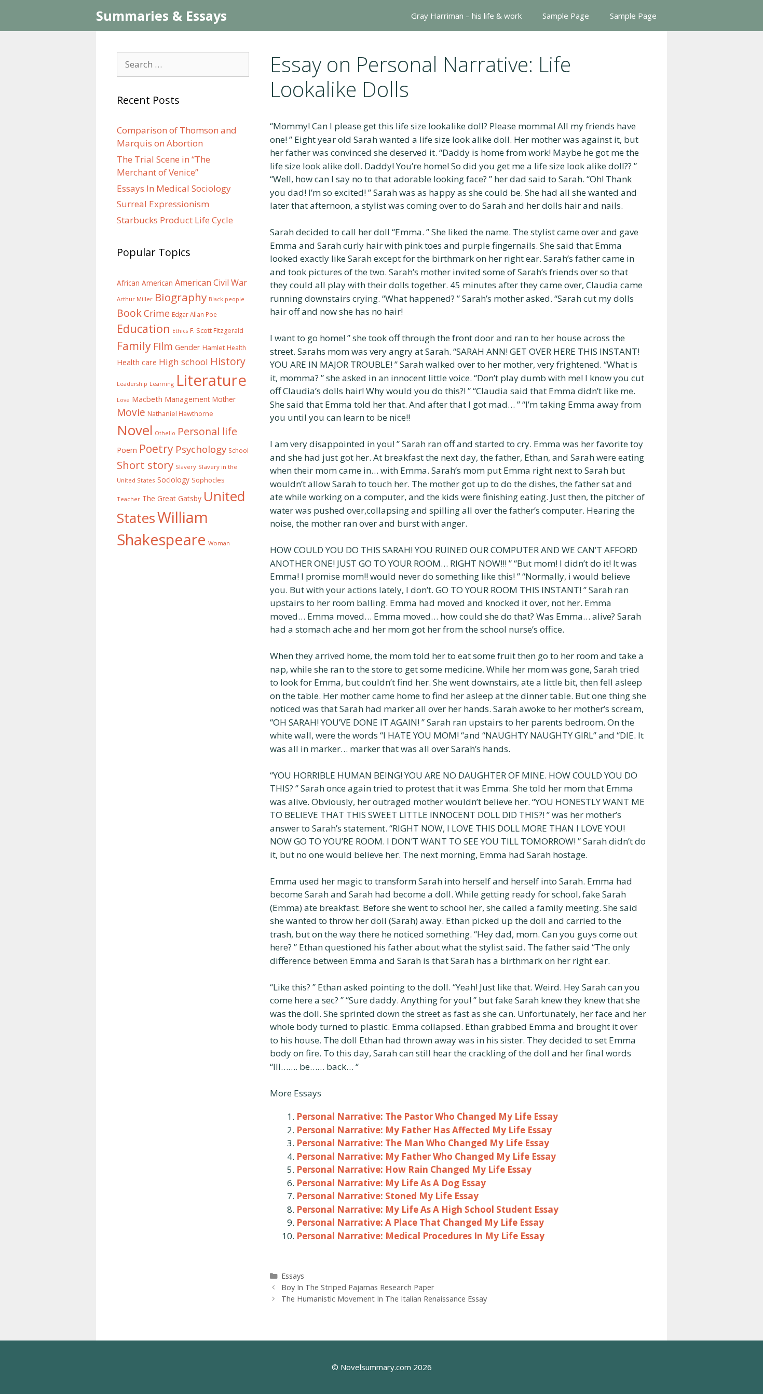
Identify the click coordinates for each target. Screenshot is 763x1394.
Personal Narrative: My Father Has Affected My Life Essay (424, 1130)
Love (123, 400)
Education (143, 328)
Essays (292, 1276)
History (228, 361)
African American (145, 283)
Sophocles (208, 480)
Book (129, 313)
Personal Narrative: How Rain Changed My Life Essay (414, 1169)
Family (134, 345)
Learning (161, 383)
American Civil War (211, 282)
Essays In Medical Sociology (174, 188)
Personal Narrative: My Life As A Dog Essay (391, 1183)
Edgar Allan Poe (194, 314)
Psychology (200, 449)
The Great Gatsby (171, 498)
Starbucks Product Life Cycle (175, 220)
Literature (211, 380)
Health (236, 347)
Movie (131, 412)
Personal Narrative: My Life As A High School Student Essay (427, 1209)
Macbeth (147, 399)
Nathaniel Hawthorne (180, 413)
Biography (181, 297)
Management (187, 399)
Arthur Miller (135, 299)
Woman (219, 543)
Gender (187, 347)
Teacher (128, 499)
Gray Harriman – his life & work (466, 15)
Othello (165, 433)
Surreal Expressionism (163, 204)
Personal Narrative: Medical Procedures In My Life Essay (420, 1236)
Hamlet (213, 347)
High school (183, 362)
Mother (224, 399)
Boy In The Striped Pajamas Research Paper (357, 1287)
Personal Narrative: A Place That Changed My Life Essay (420, 1222)
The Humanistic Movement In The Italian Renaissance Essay (384, 1299)
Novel (135, 430)
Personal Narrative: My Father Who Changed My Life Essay (426, 1156)
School (238, 450)
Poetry (156, 448)
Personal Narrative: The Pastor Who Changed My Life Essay (427, 1116)
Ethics (180, 330)
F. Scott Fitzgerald (216, 330)
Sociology (173, 480)
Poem (127, 450)
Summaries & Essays (161, 15)
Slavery (185, 467)
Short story (145, 465)
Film (163, 346)
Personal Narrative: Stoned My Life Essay (387, 1196)
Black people (226, 299)
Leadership (132, 383)
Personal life (207, 431)
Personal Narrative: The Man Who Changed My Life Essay (422, 1143)
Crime (157, 313)
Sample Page (565, 15)
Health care (137, 362)
